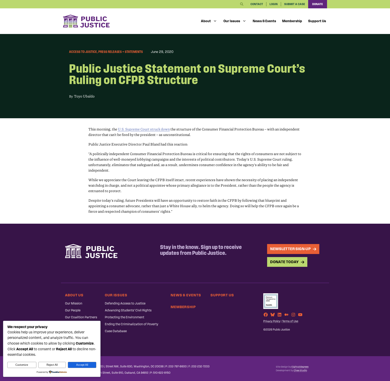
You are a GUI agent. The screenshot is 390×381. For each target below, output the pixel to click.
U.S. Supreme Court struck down (144, 129)
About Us (74, 295)
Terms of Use (290, 321)
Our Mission (73, 303)
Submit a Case (294, 4)
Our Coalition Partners (81, 317)
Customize (21, 364)
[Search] (241, 4)
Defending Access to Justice (125, 303)
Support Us (317, 21)
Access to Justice (83, 52)
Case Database (116, 331)
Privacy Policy (271, 321)
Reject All (52, 364)
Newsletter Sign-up (290, 249)
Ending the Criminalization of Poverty (131, 324)
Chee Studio (300, 370)
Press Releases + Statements (120, 52)
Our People (72, 310)
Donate (317, 4)
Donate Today (284, 262)
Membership (292, 21)
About (206, 21)
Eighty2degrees (300, 367)
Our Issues (231, 21)
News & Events (264, 21)
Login (274, 4)
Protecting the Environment (124, 317)
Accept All (82, 364)
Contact (256, 4)
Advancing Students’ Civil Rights (128, 310)
